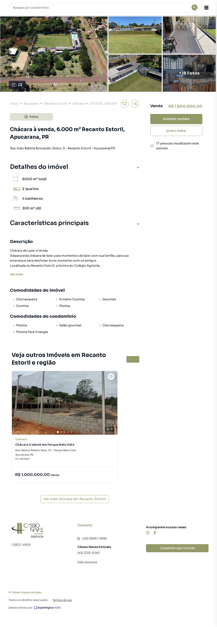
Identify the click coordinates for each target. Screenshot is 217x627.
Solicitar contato (176, 119)
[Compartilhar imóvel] (135, 104)
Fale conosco (87, 562)
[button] (206, 8)
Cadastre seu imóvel (177, 548)
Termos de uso (62, 600)
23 (20, 85)
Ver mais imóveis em (74, 499)
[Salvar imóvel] (125, 104)
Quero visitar (176, 131)
